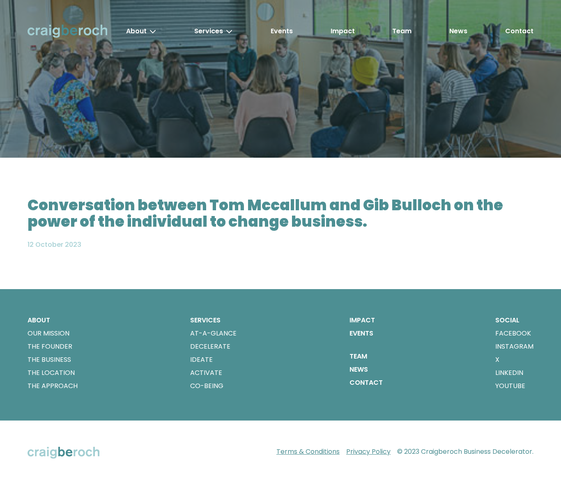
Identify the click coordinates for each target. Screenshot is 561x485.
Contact (519, 31)
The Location (51, 372)
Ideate (201, 359)
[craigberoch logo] (67, 31)
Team (402, 31)
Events (282, 31)
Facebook (513, 333)
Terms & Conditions (308, 451)
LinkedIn (509, 372)
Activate (206, 372)
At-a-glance (213, 333)
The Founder (50, 346)
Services (208, 31)
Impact (343, 31)
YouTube (510, 386)
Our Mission (48, 333)
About (136, 31)
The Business (49, 359)
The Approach (53, 386)
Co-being (206, 386)
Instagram (514, 346)
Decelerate (210, 346)
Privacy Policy (368, 451)
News (458, 31)
